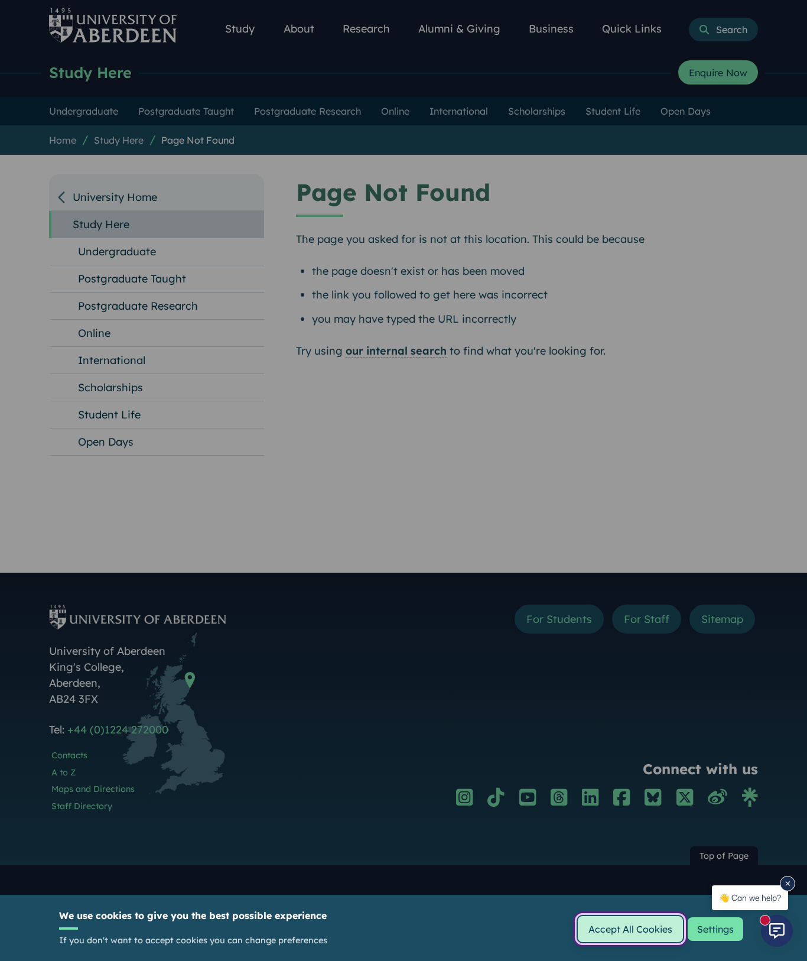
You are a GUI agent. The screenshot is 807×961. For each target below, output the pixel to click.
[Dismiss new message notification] (787, 883)
